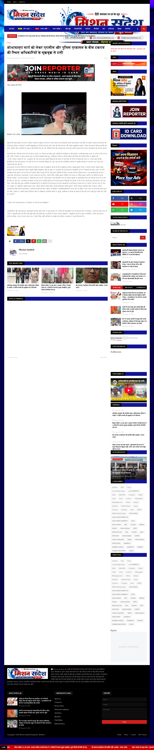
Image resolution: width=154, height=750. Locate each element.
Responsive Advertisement (129, 647)
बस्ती (141, 532)
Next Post (103, 357)
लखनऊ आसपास (139, 539)
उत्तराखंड (133, 524)
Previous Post (12, 357)
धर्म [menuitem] (104, 29)
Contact (133, 735)
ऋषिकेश (141, 524)
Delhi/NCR (122, 495)
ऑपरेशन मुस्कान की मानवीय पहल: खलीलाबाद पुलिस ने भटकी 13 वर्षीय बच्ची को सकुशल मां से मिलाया (23, 286)
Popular (116, 287)
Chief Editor (59, 720)
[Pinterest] (33, 241)
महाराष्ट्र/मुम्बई (126, 536)
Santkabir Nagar (125, 506)
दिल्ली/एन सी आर (117, 532)
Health (140, 495)
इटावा (133, 521)
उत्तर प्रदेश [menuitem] (56, 29)
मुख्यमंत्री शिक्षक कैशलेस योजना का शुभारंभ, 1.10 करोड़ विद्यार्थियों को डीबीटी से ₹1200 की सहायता (133, 252)
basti (122, 487)
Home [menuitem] (11, 29)
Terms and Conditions (62, 709)
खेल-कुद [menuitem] (68, 29)
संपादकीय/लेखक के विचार (119, 551)
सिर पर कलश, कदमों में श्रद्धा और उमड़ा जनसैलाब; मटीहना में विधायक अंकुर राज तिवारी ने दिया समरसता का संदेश (134, 321)
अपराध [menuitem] (87, 29)
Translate (119, 340)
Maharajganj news (117, 502)
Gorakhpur (132, 495)
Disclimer (58, 716)
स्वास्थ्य (131, 551)
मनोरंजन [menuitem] (111, 29)
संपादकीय (140, 547)
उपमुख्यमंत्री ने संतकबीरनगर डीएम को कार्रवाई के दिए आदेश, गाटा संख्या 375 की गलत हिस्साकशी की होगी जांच (134, 276)
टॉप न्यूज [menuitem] (26, 29)
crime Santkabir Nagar (118, 491)
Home (9, 2)
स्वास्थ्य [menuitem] (127, 29)
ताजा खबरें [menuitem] (44, 29)
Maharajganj (138, 498)
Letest (120, 498)
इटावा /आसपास (116, 524)
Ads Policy (58, 713)
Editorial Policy (60, 724)
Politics (128, 502)
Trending (124, 509)
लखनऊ (130, 539)
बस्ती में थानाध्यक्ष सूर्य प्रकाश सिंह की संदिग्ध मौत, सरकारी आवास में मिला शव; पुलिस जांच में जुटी (134, 309)
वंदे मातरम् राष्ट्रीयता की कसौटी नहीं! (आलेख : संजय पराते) (92, 286)
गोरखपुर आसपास (125, 528)
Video (132, 509)
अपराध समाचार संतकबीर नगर (120, 517)
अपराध (139, 509)
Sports (136, 506)
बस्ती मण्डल (115, 536)
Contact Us (22, 2)
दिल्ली (135, 528)
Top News (115, 509)
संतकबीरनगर (130, 547)
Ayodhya (114, 487)
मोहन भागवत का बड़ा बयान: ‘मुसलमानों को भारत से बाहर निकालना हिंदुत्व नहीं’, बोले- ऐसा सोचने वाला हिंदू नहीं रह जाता (129, 447)
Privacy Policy (59, 706)
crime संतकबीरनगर (133, 491)
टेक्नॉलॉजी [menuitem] (78, 29)
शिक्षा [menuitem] (120, 29)
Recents (128, 287)
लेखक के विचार (116, 543)
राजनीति (137, 536)
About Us (58, 699)
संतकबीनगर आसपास (117, 547)
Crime (129, 487)
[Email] (44, 241)
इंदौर (126, 524)
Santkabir (115, 506)
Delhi (113, 495)
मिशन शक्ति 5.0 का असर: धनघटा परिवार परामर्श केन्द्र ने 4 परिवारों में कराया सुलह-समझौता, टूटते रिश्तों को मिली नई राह (56, 287)
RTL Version (143, 735)
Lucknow (129, 498)
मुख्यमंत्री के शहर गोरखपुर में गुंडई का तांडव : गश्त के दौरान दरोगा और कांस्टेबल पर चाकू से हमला (133, 264)
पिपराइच (134, 532)
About (14, 2)
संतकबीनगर (127, 543)
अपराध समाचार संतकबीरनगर (120, 521)
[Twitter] (28, 241)
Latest (114, 498)
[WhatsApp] (39, 241)
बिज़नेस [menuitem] (96, 29)
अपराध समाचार (133, 513)
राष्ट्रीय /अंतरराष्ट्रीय (118, 539)
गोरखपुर (114, 528)
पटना (126, 532)
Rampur (136, 502)
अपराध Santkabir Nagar (118, 513)
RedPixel (42, 735)
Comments (140, 287)
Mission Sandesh (26, 249)
